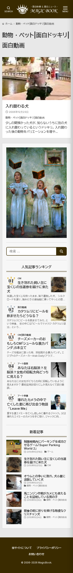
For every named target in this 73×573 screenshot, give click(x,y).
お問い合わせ (36, 554)
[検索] (61, 251)
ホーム (8, 23)
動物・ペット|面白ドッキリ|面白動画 (25, 117)
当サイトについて (22, 547)
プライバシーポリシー (49, 547)
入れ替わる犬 (17, 106)
